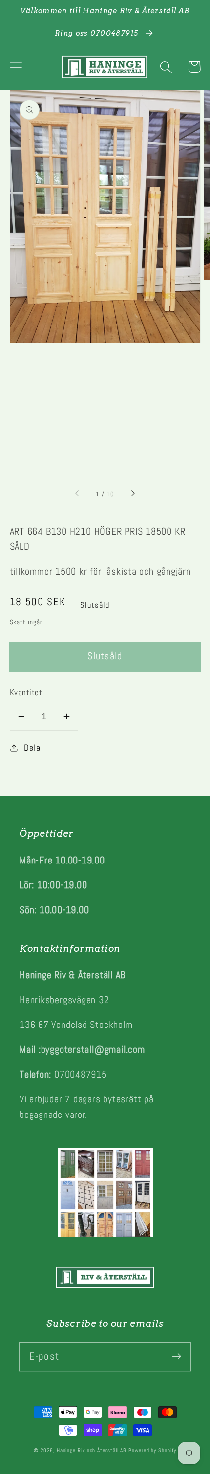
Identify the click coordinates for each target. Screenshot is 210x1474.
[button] (16, 67)
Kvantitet (26, 692)
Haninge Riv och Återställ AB (91, 1450)
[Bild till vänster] (77, 494)
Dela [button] (32, 747)
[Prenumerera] (176, 1356)
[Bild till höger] (132, 494)
